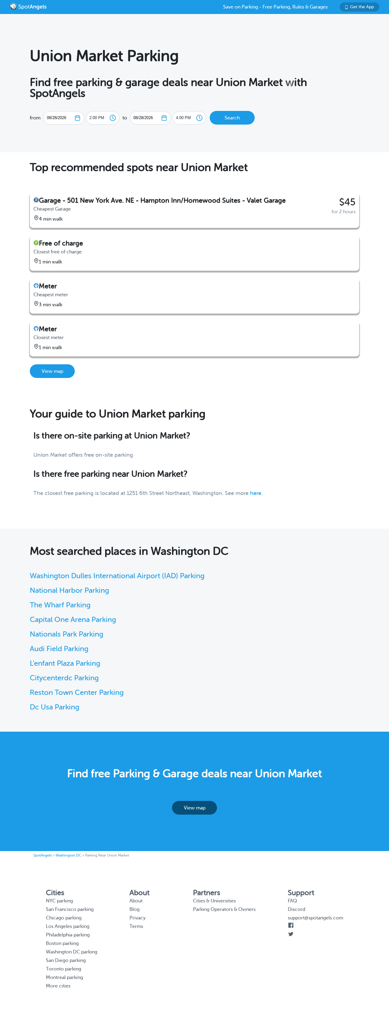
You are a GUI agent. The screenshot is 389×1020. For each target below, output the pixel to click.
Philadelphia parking (68, 935)
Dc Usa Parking (54, 707)
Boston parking (62, 943)
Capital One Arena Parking (73, 620)
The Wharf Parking (60, 605)
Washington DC (68, 855)
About (136, 901)
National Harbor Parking (69, 590)
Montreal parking (64, 977)
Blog (134, 909)
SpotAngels (42, 855)
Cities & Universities (214, 901)
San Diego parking (66, 960)
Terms (136, 926)
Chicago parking (63, 918)
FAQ (292, 901)
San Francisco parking (70, 909)
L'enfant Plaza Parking (65, 663)
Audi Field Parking (59, 649)
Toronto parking (63, 969)
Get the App (362, 7)
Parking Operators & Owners (224, 909)
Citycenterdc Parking (64, 678)
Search (232, 118)
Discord (296, 909)
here (255, 493)
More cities (58, 986)
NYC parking (59, 901)
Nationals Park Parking (66, 634)
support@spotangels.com (315, 918)
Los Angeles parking (67, 926)
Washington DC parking (71, 952)
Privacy (137, 918)
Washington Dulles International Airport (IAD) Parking (117, 576)
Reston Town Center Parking (77, 693)
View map (52, 371)
